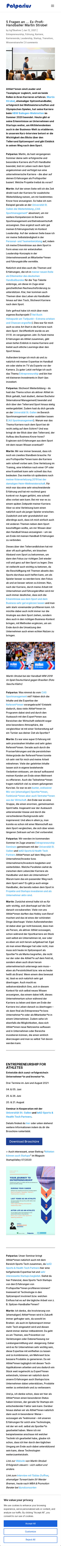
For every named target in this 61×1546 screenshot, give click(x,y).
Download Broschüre (24, 1141)
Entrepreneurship (15, 34)
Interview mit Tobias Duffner (32, 1475)
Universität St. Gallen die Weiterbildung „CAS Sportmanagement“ (26, 208)
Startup (37, 38)
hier (28, 1123)
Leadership (26, 38)
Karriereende (13, 38)
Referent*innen (14, 704)
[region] (30, 1520)
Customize (30, 1531)
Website (20, 1460)
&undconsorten (27, 1487)
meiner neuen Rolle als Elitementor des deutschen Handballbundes (29, 275)
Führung (29, 34)
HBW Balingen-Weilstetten (28, 113)
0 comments (31, 42)
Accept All (30, 1523)
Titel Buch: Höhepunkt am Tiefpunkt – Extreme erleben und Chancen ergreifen (30, 318)
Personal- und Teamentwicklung (24, 241)
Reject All (30, 1539)
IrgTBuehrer (15, 30)
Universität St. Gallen (25, 412)
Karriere (39, 34)
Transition (47, 38)
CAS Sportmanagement (20, 420)
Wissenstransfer (14, 42)
